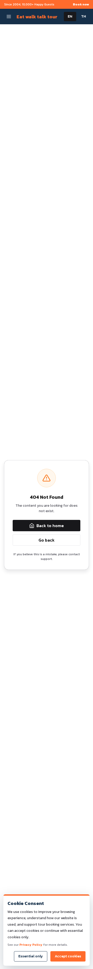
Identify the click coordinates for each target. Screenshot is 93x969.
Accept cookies (68, 956)
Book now (81, 4)
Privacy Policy (30, 944)
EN (70, 16)
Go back (46, 540)
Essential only (30, 956)
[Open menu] (8, 16)
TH (83, 16)
